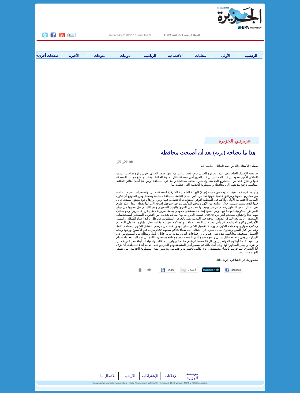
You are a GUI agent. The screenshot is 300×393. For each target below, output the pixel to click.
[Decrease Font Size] (125, 162)
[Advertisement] (150, 101)
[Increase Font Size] (119, 162)
